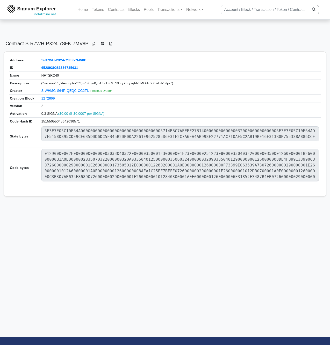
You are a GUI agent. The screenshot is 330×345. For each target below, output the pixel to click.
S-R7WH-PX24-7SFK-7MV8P (63, 60)
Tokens (98, 9)
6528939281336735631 (59, 68)
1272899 (48, 98)
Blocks (134, 9)
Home (83, 9)
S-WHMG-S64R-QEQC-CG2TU (65, 91)
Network (193, 9)
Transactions (168, 9)
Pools (149, 9)
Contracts (116, 9)
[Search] (314, 9)
